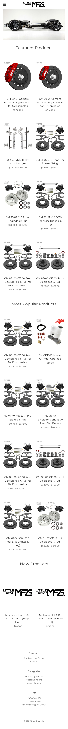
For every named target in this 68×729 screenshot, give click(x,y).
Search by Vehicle (34, 676)
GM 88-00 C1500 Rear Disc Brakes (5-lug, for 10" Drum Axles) (17, 282)
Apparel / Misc (34, 683)
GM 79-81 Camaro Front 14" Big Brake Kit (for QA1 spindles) (50, 102)
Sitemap (34, 661)
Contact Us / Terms (34, 658)
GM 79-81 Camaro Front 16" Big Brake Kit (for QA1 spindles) (18, 102)
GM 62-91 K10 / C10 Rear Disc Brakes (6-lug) (50, 221)
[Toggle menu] (4, 4)
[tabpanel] (34, 24)
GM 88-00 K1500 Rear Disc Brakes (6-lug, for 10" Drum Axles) (17, 481)
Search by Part (34, 679)
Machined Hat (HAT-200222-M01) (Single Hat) (18, 619)
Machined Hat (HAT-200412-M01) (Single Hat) (50, 619)
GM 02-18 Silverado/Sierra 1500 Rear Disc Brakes (50, 420)
